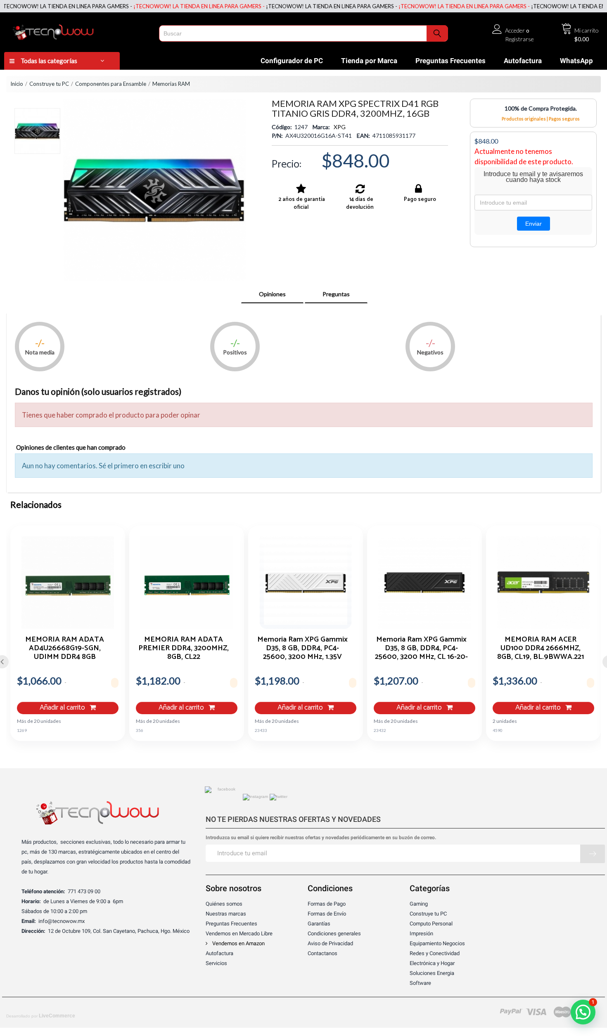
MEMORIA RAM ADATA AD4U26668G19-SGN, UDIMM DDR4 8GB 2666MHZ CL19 (64, 647)
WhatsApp (576, 61)
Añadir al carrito (63, 708)
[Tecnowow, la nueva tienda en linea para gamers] (79, 31)
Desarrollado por (40, 1016)
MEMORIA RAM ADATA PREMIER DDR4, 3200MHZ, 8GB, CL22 (183, 647)
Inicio (16, 83)
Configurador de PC (292, 61)
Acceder (515, 30)
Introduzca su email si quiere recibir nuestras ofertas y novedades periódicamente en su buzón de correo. (321, 837)
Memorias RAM (171, 83)
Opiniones (272, 293)
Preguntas (336, 293)
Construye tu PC (49, 83)
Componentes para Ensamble (110, 83)
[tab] (272, 294)
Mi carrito (586, 30)
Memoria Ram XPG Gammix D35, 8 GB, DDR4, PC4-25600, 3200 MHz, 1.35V (302, 647)
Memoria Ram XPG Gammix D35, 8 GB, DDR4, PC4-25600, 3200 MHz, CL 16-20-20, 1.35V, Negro (421, 647)
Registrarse (519, 38)
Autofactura (523, 61)
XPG (340, 126)
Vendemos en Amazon (238, 943)
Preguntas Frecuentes (450, 61)
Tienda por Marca (369, 61)
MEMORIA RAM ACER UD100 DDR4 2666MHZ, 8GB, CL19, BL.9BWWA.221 (540, 647)
